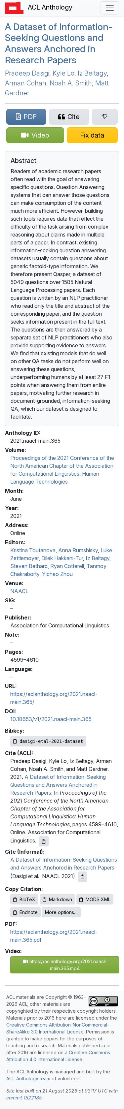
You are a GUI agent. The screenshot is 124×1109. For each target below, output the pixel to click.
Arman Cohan (25, 83)
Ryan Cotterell (67, 566)
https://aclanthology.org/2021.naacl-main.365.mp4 (67, 965)
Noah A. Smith (71, 83)
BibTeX (27, 899)
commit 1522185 (24, 1097)
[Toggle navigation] (110, 8)
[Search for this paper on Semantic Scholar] (105, 117)
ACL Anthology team (28, 1078)
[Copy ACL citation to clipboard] (44, 841)
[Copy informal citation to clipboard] (82, 876)
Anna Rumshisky (78, 550)
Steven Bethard (29, 566)
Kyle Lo (63, 73)
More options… (61, 912)
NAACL (19, 591)
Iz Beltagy (92, 73)
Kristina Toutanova (33, 550)
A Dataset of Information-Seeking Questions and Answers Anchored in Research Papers (59, 43)
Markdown (60, 899)
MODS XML (98, 899)
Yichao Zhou (57, 574)
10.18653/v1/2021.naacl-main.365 (51, 719)
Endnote (29, 912)
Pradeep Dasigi (27, 73)
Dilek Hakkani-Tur (62, 558)
